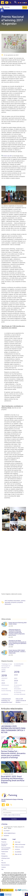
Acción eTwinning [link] (6, 690)
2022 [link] (15, 678)
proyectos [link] (14, 602)
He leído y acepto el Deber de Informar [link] (11, 814)
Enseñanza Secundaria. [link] (14, 600)
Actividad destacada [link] (19, 694)
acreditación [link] (4, 694)
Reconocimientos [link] (5, 865)
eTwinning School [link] (5, 858)
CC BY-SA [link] (17, 849)
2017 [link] (6, 600)
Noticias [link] (3, 853)
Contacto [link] (3, 867)
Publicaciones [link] (4, 851)
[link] (2, 10)
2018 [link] (16, 671)
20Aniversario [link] (5, 685)
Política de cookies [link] (19, 847)
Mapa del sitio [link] (18, 854)
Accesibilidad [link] (18, 851)
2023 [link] (3, 680)
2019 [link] (4, 675)
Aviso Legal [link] (17, 842)
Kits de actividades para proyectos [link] (5, 848)
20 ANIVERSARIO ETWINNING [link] (18, 664)
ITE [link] (2, 860)
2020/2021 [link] (4, 678)
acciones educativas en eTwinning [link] (19, 691)
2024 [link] (16, 681)
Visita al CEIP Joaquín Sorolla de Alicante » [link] (21, 700)
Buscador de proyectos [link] (4, 844)
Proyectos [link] (3, 841)
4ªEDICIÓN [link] (4, 688)
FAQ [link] (2, 869)
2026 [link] (15, 683)
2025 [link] (3, 683)
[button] (24, 7)
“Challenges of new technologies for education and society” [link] (6, 666)
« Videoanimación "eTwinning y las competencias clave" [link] (6, 700)
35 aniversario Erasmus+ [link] (18, 686)
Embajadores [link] (4, 856)
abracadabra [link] (17, 688)
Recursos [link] (3, 862)
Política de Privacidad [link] (20, 844)
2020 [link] (16, 675)
